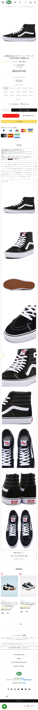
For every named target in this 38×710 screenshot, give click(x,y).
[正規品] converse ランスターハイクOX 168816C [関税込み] (28, 603)
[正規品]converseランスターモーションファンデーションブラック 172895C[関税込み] (9, 604)
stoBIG (9, 2)
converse (3, 601)
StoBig (24, 683)
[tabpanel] (9, 595)
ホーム (4, 6)
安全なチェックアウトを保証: (9, 127)
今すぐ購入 (19, 121)
